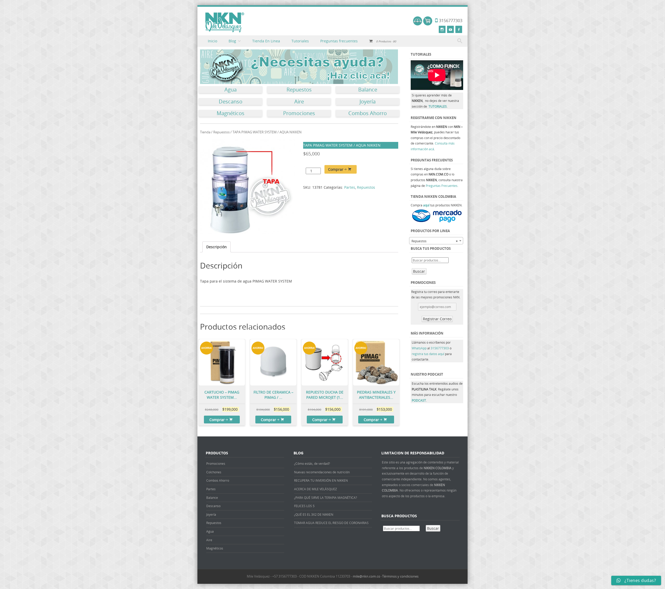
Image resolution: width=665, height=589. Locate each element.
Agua (230, 89)
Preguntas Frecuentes (441, 186)
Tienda (205, 132)
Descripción (216, 246)
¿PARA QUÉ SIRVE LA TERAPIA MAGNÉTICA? (325, 497)
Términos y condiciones (400, 576)
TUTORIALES (438, 106)
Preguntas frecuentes (339, 40)
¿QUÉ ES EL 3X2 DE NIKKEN (313, 514)
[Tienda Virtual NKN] (224, 22)
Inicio (212, 40)
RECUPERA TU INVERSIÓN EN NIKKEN (321, 480)
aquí (426, 205)
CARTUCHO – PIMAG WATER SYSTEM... (221, 395)
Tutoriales (300, 40)
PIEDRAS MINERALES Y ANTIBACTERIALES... (376, 395)
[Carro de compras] (427, 24)
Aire (299, 101)
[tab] (216, 247)
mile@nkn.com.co (366, 576)
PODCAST (419, 400)
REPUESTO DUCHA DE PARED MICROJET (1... (324, 395)
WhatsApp (419, 348)
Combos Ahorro (367, 113)
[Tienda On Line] (417, 24)
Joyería (368, 101)
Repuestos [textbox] (434, 241)
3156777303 (440, 348)
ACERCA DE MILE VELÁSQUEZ (315, 489)
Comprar (335, 169)
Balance (367, 89)
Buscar (419, 271)
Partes (349, 187)
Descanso (230, 101)
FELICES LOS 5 (304, 506)
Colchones (213, 472)
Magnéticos (230, 113)
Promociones (299, 113)
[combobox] (436, 240)
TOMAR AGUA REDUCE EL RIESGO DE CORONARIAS (331, 523)
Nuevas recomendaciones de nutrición (322, 472)
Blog (232, 40)
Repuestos (299, 89)
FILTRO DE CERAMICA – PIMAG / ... (273, 395)
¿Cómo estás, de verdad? (312, 463)
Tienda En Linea (266, 40)
